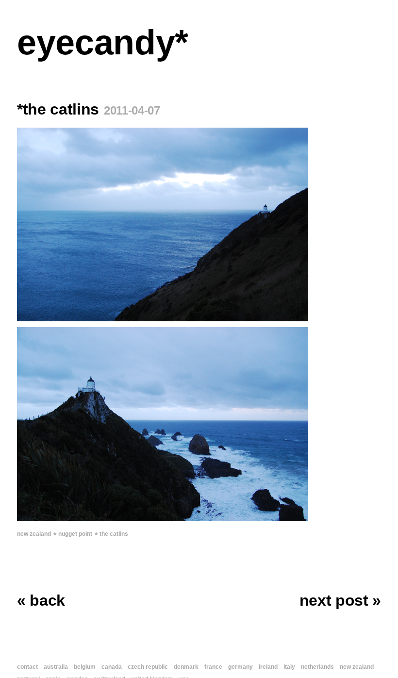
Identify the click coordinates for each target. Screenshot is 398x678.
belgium (85, 666)
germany (240, 666)
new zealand (34, 533)
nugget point (75, 533)
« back (41, 600)
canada (111, 666)
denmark (186, 666)
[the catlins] (199, 224)
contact (27, 666)
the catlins (114, 533)
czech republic (148, 666)
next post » (340, 600)
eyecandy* (102, 42)
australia (56, 666)
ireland (268, 666)
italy (289, 666)
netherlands (317, 666)
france (213, 666)
